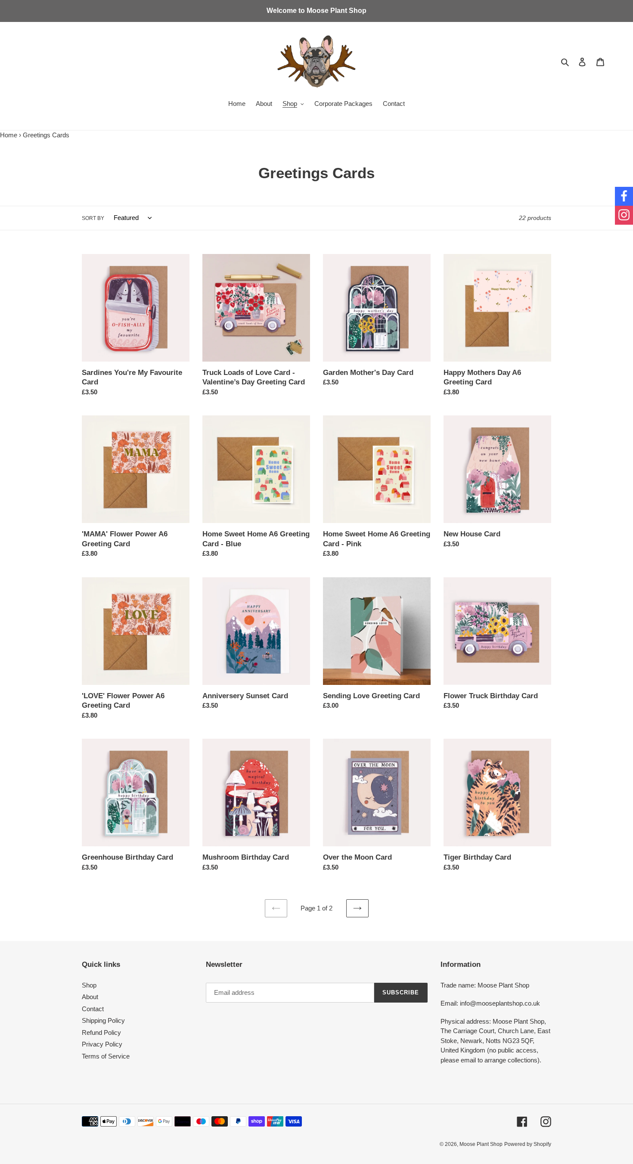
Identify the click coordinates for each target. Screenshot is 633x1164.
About (90, 996)
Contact (93, 1008)
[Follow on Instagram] (624, 215)
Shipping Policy (103, 1020)
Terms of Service (106, 1056)
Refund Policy (101, 1032)
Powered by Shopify (527, 1144)
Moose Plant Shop (481, 1144)
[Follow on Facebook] (624, 196)
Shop (89, 985)
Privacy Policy (102, 1044)
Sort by (93, 218)
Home (8, 135)
